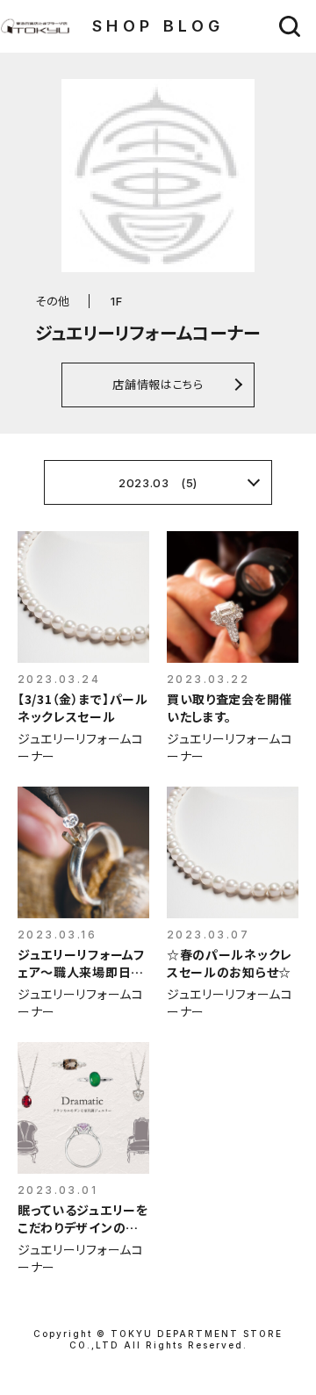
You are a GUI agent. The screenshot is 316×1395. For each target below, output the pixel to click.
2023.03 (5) (158, 483)
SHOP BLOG (158, 26)
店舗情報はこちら (157, 384)
